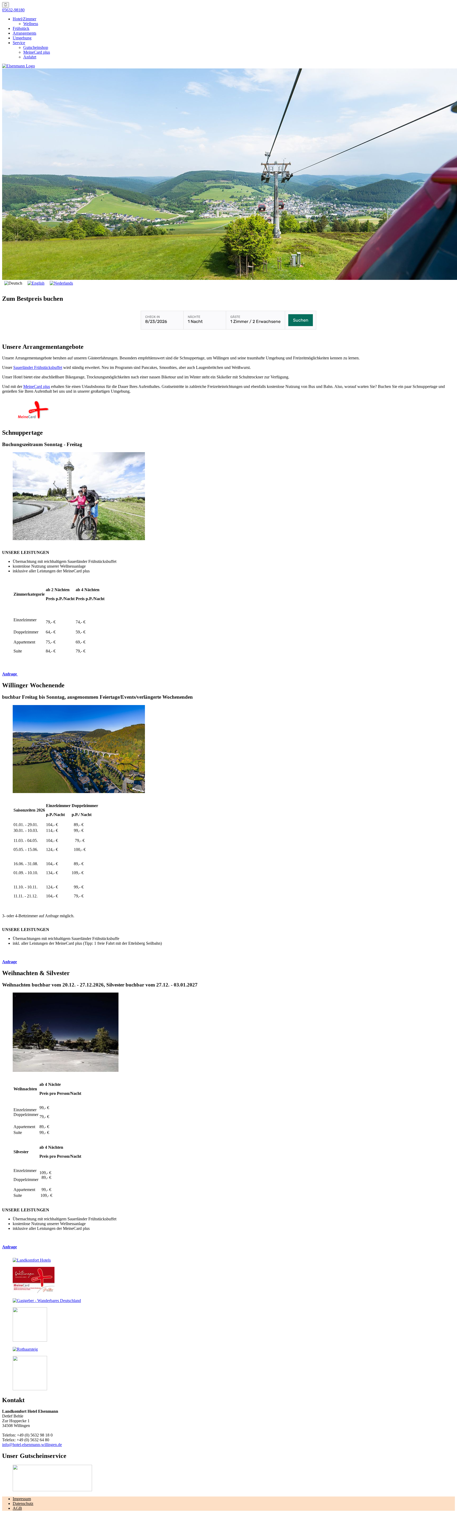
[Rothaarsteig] (25, 1349)
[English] (36, 283)
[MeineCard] (33, 1291)
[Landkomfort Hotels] (32, 1260)
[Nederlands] (61, 283)
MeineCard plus (36, 386)
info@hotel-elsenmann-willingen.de (32, 1444)
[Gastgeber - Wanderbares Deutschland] (47, 1300)
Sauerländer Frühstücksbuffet (37, 367)
